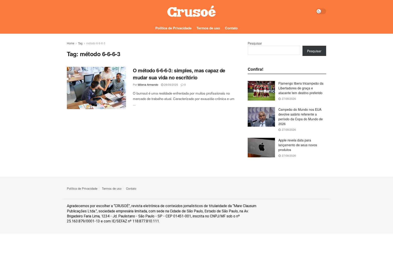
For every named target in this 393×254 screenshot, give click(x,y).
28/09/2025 (170, 84)
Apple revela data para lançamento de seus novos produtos (297, 145)
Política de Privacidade (173, 27)
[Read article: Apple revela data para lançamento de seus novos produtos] (261, 147)
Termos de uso (208, 27)
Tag (80, 43)
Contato (231, 27)
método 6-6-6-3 (95, 43)
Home (70, 43)
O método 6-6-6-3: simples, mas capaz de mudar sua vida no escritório (179, 74)
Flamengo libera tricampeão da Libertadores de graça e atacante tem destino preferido (300, 88)
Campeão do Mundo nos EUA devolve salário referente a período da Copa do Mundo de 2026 (300, 116)
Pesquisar (255, 43)
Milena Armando (148, 84)
